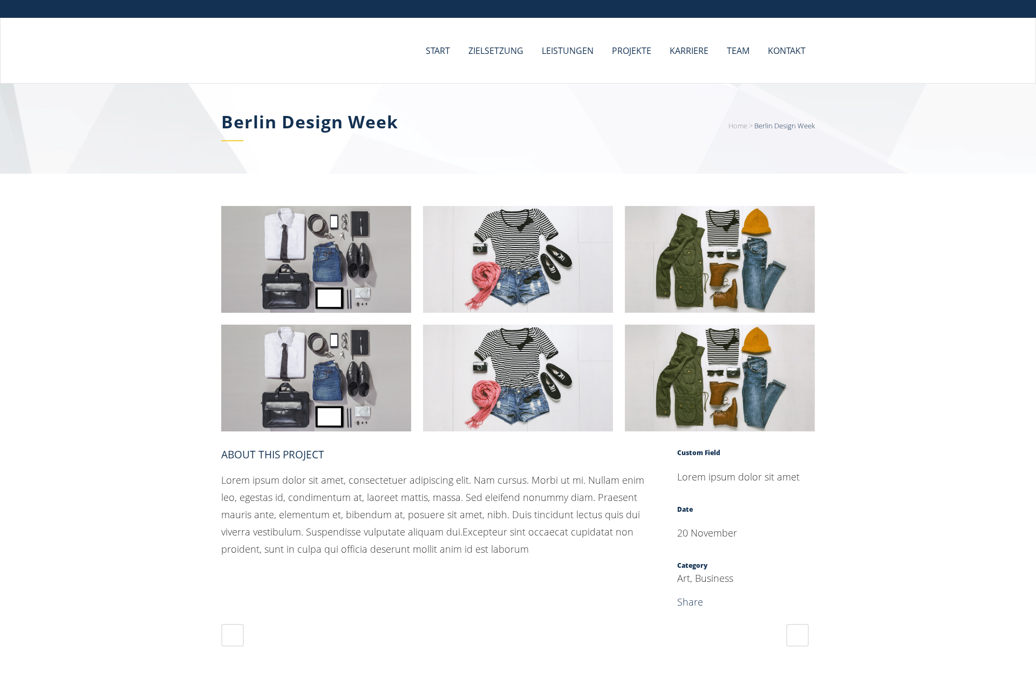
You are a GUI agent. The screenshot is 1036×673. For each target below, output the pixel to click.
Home (737, 126)
